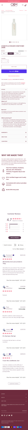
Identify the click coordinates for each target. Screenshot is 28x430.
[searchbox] (8, 245)
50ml (4, 53)
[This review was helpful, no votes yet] (21, 280)
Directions (4, 137)
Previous (21, 10)
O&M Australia (11, 420)
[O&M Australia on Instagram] (5, 416)
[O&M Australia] (14, 5)
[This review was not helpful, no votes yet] (23, 280)
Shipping (10, 79)
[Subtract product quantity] (7, 61)
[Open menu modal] (2, 5)
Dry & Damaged (9, 10)
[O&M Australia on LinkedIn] (12, 416)
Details (3, 89)
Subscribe (24, 410)
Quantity (3, 58)
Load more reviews (14, 383)
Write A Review (15, 237)
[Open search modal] (22, 5)
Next (26, 10)
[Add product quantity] (2, 61)
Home (2, 10)
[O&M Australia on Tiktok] (7, 416)
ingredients (4, 132)
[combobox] (19, 249)
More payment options (14, 75)
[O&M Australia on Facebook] (2, 416)
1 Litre (17, 53)
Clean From (4, 141)
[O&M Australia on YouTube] (9, 416)
